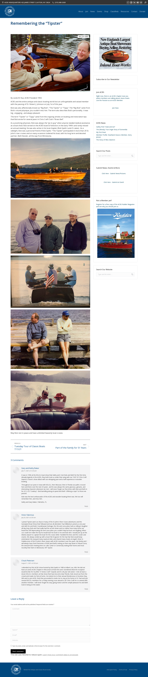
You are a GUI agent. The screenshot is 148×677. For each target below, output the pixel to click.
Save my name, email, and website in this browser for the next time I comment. (36, 646)
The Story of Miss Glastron (105, 140)
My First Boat (101, 132)
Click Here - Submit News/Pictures (114, 173)
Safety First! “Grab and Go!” (105, 127)
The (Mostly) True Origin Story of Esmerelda (111, 129)
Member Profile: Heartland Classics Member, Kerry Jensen (114, 136)
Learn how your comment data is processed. (60, 655)
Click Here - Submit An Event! (114, 182)
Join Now (115, 108)
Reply (86, 506)
